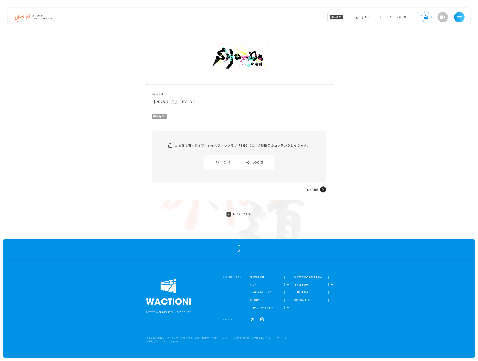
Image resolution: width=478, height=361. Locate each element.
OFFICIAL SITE (302, 300)
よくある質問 (301, 284)
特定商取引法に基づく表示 (308, 276)
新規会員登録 (257, 276)
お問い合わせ (301, 292)
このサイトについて (260, 292)
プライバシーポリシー (262, 307)
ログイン (255, 284)
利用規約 (255, 299)
